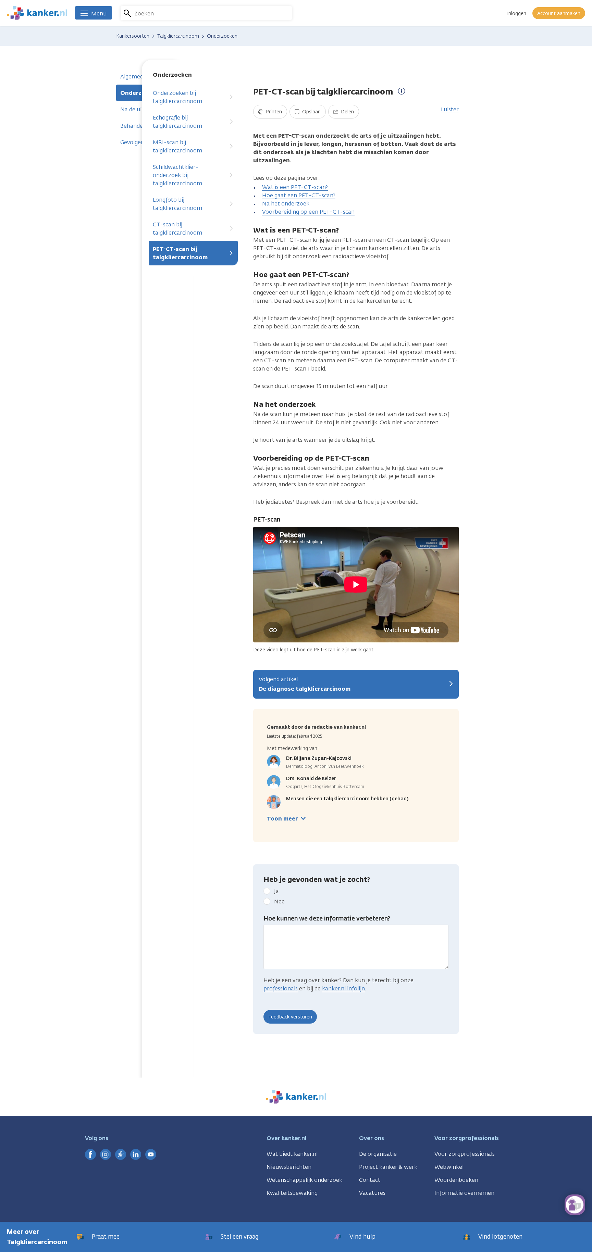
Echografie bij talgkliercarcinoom (177, 121)
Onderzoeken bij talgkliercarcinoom (177, 97)
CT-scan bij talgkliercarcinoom (177, 228)
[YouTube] (150, 1154)
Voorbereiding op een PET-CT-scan (308, 211)
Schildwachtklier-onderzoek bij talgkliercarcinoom (177, 175)
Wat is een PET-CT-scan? (295, 187)
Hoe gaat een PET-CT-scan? (298, 195)
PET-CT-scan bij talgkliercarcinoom (180, 253)
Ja (276, 891)
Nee (279, 901)
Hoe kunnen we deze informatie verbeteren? (326, 918)
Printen (273, 112)
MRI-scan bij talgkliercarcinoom (177, 146)
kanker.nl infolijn (343, 988)
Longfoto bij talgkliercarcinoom (177, 204)
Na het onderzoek (285, 203)
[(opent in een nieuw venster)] (90, 1154)
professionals (280, 988)
